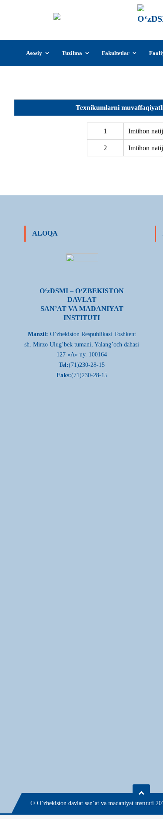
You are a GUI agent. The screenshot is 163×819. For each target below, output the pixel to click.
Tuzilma (72, 53)
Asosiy (34, 53)
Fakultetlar (116, 53)
